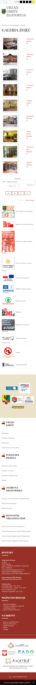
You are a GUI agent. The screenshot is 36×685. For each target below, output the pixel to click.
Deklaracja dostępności (9, 604)
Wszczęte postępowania (9, 503)
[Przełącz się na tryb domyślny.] (21, 2)
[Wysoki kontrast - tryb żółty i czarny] (33, 2)
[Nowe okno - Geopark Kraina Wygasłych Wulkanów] (17, 399)
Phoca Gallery (30, 200)
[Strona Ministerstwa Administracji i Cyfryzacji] (9, 653)
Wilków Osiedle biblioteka (29, 134)
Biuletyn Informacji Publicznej (11, 610)
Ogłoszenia (5, 433)
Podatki (4, 480)
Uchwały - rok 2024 (7, 470)
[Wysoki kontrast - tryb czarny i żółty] (30, 2)
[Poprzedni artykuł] (15, 193)
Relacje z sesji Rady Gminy (11, 622)
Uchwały (5, 629)
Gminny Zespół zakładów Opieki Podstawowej (16, 536)
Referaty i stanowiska (8, 438)
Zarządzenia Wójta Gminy (9, 475)
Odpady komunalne (8, 625)
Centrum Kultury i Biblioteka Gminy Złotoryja (15, 541)
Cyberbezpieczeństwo (9, 608)
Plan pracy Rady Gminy (10, 624)
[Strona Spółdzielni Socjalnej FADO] (26, 653)
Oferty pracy (5, 443)
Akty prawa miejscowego (9, 466)
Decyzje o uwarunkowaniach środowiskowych (15, 498)
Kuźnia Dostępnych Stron (19, 676)
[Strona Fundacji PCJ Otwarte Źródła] (18, 660)
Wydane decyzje (7, 508)
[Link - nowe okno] (12, 388)
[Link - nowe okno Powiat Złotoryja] (6, 399)
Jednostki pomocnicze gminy (10, 447)
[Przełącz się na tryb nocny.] (24, 2)
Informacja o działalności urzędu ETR (13, 606)
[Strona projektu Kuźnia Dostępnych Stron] (18, 645)
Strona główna (14, 25)
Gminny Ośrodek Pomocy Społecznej (13, 526)
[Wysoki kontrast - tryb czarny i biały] (27, 2)
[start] (8, 193)
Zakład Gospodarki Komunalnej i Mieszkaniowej (16, 531)
